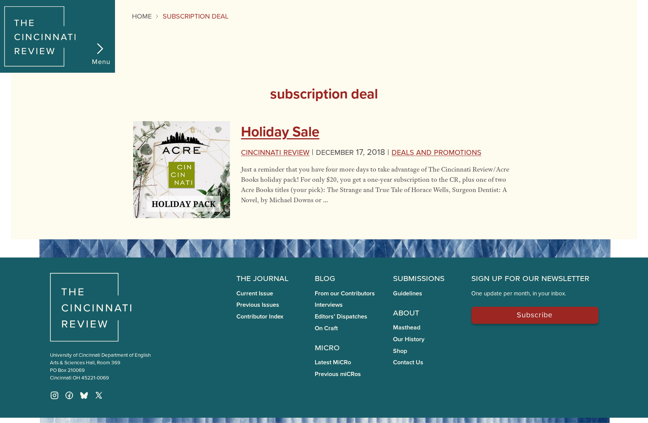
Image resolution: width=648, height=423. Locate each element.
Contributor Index (259, 316)
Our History (408, 339)
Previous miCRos (338, 374)
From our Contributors (345, 293)
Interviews (329, 304)
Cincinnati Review (275, 152)
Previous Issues (257, 304)
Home (142, 16)
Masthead (406, 327)
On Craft (326, 328)
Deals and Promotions (436, 152)
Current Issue (254, 293)
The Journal (262, 277)
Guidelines (407, 293)
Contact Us (408, 362)
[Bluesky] (84, 395)
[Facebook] (69, 395)
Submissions (418, 277)
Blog (325, 277)
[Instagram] (54, 395)
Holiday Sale (280, 131)
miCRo (327, 346)
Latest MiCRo (333, 362)
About (406, 312)
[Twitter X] (98, 395)
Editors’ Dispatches (341, 316)
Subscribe (535, 314)
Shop (400, 351)
